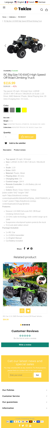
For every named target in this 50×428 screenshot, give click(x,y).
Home (4, 17)
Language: (9, 2)
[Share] (24, 248)
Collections (12, 17)
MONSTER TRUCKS (19, 127)
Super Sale (38, 127)
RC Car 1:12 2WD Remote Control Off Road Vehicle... (23, 316)
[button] (5, 45)
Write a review (25, 345)
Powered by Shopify (27, 419)
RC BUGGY (22, 17)
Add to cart (28, 137)
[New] (25, 306)
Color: (6, 106)
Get (37, 375)
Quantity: (7, 132)
